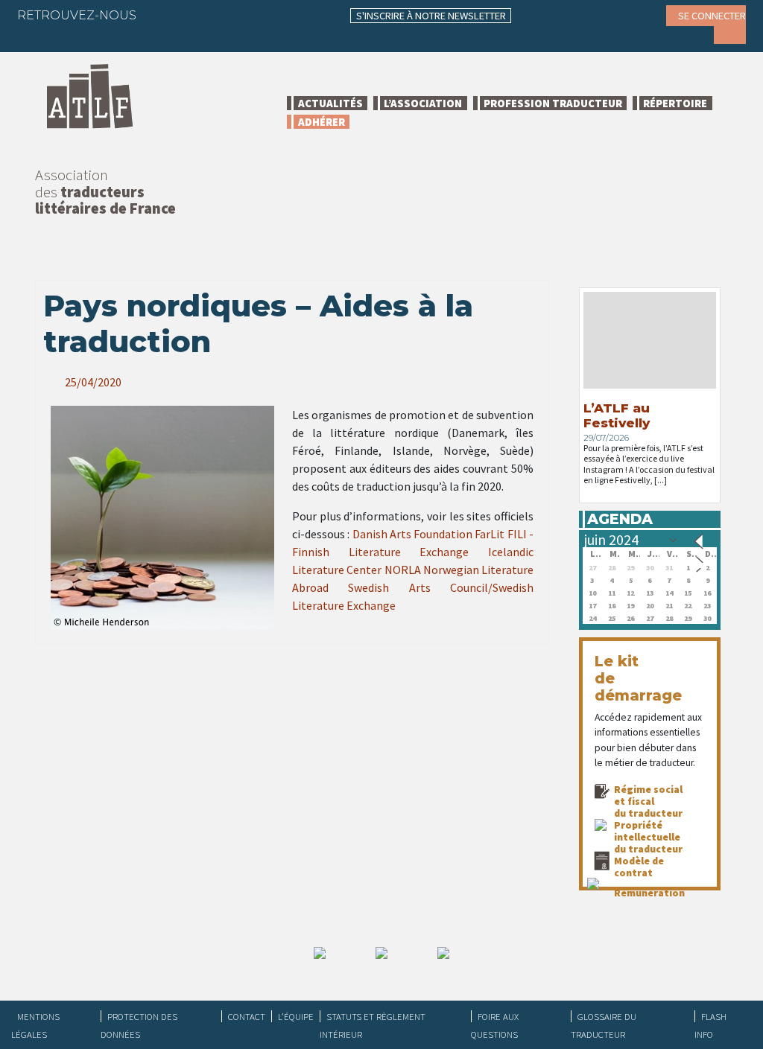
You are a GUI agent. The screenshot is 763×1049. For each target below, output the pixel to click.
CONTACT (246, 1016)
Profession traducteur (553, 103)
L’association (423, 103)
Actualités (330, 103)
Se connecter (712, 15)
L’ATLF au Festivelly (616, 415)
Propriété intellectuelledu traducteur (648, 836)
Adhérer (321, 122)
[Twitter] (190, 14)
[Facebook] (160, 14)
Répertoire (675, 103)
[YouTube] (277, 14)
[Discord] (39, 37)
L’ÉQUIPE (296, 1016)
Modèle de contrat (639, 866)
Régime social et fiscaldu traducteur (648, 801)
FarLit (489, 533)
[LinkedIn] (219, 14)
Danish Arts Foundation (412, 533)
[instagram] (248, 14)
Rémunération (649, 892)
